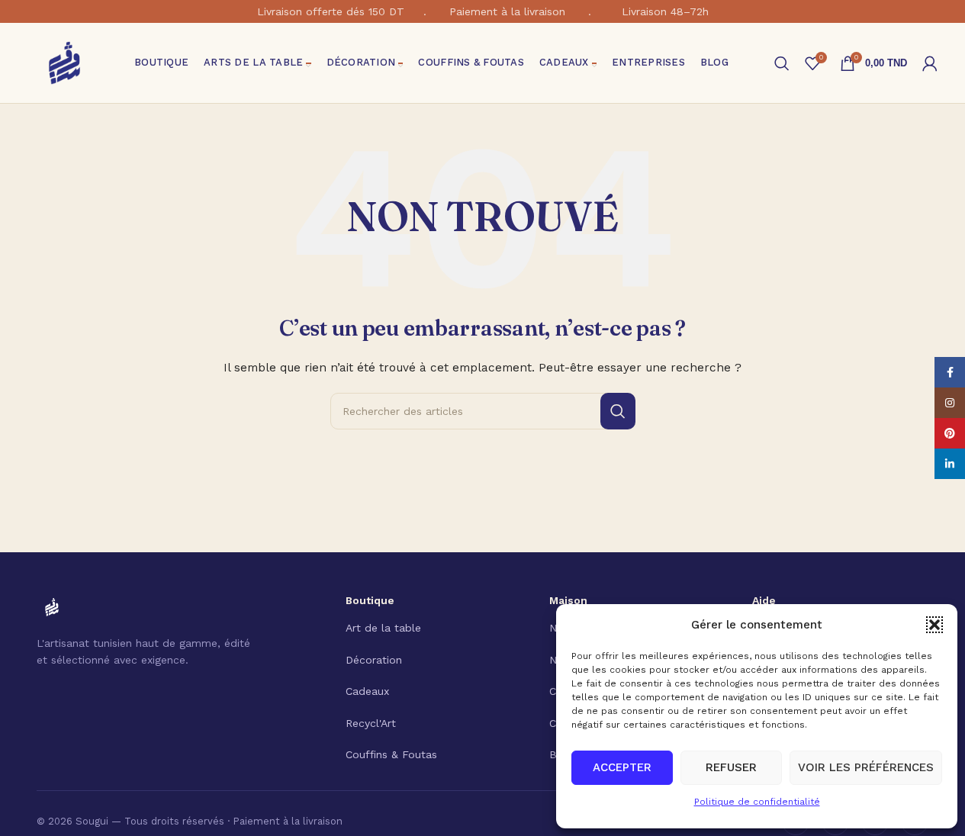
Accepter (622, 767)
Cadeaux (367, 691)
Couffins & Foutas (391, 754)
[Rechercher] (782, 63)
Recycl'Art (371, 723)
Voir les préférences (866, 767)
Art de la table (383, 628)
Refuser (731, 767)
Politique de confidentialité (757, 801)
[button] (934, 624)
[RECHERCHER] (617, 411)
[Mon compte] (930, 63)
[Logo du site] (64, 62)
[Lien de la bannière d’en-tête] (482, 11)
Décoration (374, 660)
